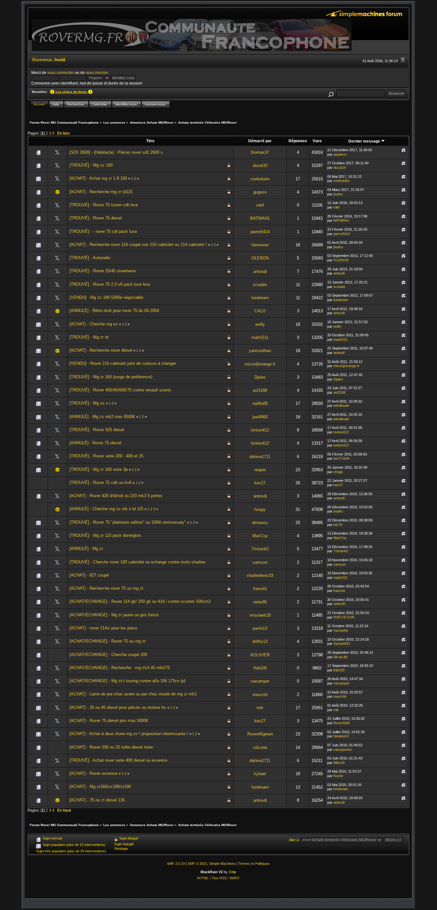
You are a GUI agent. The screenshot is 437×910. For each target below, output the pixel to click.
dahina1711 (260, 456)
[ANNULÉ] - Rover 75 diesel (95, 442)
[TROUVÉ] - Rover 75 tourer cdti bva (103, 204)
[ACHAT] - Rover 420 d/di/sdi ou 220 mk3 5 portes (116, 495)
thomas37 (260, 152)
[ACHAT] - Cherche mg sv (93, 324)
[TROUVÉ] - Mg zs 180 (91, 165)
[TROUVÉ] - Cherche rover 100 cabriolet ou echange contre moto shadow (137, 562)
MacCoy (260, 535)
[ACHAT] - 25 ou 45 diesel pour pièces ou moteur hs (117, 707)
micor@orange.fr (260, 364)
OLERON (260, 258)
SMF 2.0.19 (176, 863)
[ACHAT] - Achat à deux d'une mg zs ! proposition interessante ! (128, 733)
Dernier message (364, 141)
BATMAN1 (260, 218)
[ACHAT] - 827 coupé (89, 575)
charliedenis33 (260, 575)
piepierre (340, 154)
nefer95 (260, 602)
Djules (260, 377)
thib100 (260, 668)
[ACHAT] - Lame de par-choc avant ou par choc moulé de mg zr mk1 (133, 694)
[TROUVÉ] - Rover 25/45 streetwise (102, 270)
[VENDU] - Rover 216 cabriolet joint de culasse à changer (122, 363)
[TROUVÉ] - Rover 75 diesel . (96, 218)
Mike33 (339, 763)
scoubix (260, 284)
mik (260, 707)
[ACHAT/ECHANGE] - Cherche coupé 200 (108, 654)
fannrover (260, 244)
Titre (150, 141)
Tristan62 (260, 548)
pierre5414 (260, 231)
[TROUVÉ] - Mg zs (87, 403)
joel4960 (260, 416)
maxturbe (340, 630)
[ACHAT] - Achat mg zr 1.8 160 (98, 178)
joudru (338, 194)
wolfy (260, 324)
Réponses (298, 141)
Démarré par (260, 141)
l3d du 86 (340, 657)
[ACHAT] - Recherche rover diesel (100, 350)
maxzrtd (259, 694)
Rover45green (260, 734)
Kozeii (338, 776)
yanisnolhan (260, 350)
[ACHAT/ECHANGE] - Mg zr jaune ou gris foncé (113, 614)
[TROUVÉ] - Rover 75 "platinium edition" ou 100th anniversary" (127, 522)
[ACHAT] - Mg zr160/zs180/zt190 (100, 786)
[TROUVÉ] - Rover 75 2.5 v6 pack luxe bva (109, 284)
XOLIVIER (260, 654)
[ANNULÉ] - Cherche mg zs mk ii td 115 (106, 508)
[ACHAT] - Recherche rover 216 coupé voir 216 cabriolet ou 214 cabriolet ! (138, 244)
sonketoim (260, 178)
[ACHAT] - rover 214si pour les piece (103, 628)
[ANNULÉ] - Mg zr (86, 548)
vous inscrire (97, 72)
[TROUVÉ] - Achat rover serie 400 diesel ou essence (118, 760)
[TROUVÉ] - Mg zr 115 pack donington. (105, 535)
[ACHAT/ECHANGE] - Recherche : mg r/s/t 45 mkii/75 (119, 667)
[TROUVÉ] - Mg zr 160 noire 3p (98, 469)
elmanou (260, 522)
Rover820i (341, 723)
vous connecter (60, 72)
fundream (260, 297)
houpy (260, 509)
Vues (317, 141)
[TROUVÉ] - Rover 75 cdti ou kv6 (100, 482)
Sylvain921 (341, 643)
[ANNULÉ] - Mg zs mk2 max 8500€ (102, 416)
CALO (260, 310)
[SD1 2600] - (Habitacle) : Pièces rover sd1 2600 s (116, 152)
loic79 (337, 525)
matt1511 (259, 337)
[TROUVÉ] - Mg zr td (88, 337)
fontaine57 (341, 736)
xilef (260, 205)
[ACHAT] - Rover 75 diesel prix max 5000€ (108, 720)
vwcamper (259, 681)
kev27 (260, 482)
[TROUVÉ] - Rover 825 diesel (96, 429)
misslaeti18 (260, 615)
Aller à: (294, 840)
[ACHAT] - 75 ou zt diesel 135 (97, 800)
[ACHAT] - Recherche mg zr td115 (100, 191)
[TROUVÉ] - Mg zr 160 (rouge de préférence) (110, 376)
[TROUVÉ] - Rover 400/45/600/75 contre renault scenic (120, 390)
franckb (260, 588)
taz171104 (341, 458)
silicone (260, 747)
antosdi (260, 271)
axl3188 (260, 390)
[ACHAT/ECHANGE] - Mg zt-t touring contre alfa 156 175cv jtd (127, 680)
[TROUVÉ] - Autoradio (89, 257)
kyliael (260, 773)
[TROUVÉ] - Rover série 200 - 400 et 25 (106, 456)
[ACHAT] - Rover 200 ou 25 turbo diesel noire (111, 747)
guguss (260, 192)
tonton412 (260, 430)
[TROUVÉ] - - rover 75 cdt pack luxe (103, 231)
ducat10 (260, 165)
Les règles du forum (71, 92)
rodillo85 (260, 403)
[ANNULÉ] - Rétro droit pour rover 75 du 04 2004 (114, 310)
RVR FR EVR (343, 617)
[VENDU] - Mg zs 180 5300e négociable (106, 297)
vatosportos (342, 749)
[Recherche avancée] (330, 93)
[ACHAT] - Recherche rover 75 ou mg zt (106, 588)
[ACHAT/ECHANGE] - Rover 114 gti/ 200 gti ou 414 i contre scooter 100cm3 (140, 601)
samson (260, 562)
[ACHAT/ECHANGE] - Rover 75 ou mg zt (107, 641)
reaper (260, 469)
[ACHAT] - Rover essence (93, 773)
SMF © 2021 (197, 863)
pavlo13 (260, 628)
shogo (338, 472)
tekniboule (341, 405)
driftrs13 (259, 641)
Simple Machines (222, 863)
